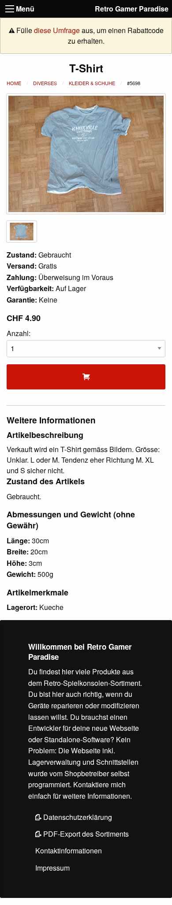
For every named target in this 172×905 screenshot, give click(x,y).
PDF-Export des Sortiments (85, 834)
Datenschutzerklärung (76, 817)
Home (14, 82)
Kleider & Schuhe (92, 82)
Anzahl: (18, 333)
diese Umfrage (57, 30)
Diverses (45, 82)
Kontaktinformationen (68, 850)
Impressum (52, 868)
